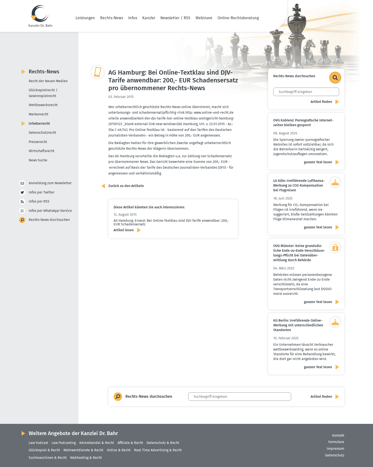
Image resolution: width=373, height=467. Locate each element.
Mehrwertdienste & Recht (83, 450)
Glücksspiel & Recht (44, 450)
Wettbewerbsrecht (43, 105)
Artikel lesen (124, 230)
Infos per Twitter (41, 192)
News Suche (38, 160)
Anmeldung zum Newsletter (50, 183)
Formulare (336, 442)
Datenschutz (334, 455)
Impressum (335, 449)
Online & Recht (119, 450)
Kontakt (338, 435)
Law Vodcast (38, 443)
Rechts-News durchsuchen (49, 220)
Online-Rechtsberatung (238, 18)
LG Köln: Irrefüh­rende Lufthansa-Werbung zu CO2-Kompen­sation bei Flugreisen (299, 185)
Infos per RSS (39, 201)
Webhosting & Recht (86, 458)
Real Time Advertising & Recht (158, 450)
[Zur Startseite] (40, 16)
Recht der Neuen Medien (48, 81)
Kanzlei (148, 18)
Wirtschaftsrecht (41, 151)
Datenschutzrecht (42, 133)
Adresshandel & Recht (96, 443)
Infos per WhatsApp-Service (50, 211)
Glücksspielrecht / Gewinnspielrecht (43, 93)
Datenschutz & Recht (163, 443)
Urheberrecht (39, 123)
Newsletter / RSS (175, 18)
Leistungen (85, 18)
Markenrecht (38, 114)
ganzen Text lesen (318, 162)
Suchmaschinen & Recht (48, 458)
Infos (132, 18)
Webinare (204, 18)
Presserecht (38, 142)
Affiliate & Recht (130, 443)
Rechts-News (111, 18)
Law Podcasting (64, 443)
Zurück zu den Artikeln (126, 186)
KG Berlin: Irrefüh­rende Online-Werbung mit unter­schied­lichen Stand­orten (298, 325)
